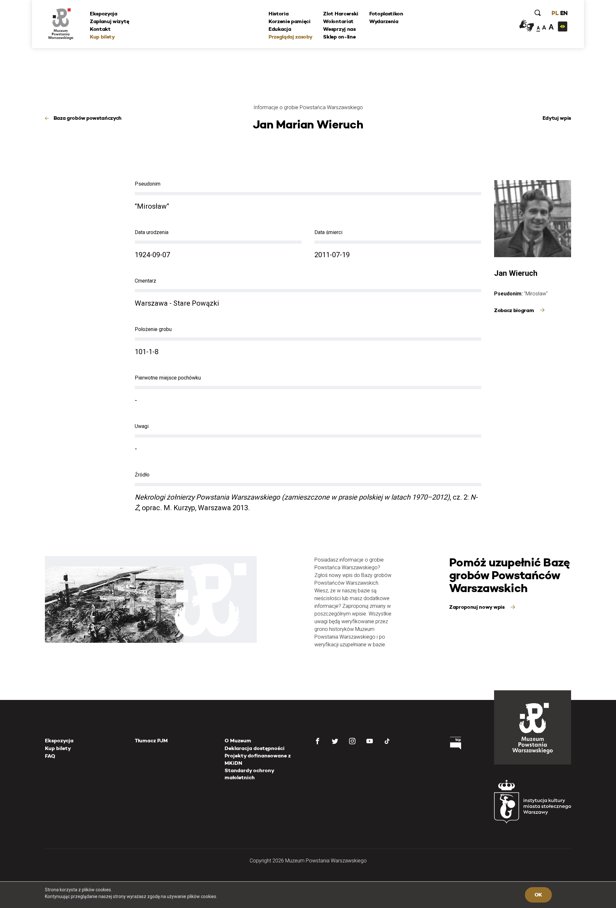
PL (555, 13)
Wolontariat (338, 21)
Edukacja (280, 29)
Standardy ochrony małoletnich (249, 774)
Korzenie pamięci (290, 21)
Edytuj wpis (557, 118)
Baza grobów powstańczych (88, 118)
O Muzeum (238, 740)
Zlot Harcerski (340, 13)
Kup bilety (102, 36)
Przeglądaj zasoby (290, 36)
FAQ (50, 756)
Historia (278, 13)
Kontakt (100, 29)
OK (538, 894)
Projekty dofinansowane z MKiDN (258, 759)
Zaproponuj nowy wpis (477, 607)
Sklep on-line (339, 36)
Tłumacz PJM (151, 740)
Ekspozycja (103, 13)
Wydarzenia (383, 21)
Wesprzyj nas (339, 29)
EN (564, 13)
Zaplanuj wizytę (109, 21)
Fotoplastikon (386, 13)
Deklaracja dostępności (255, 748)
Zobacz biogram (514, 310)
